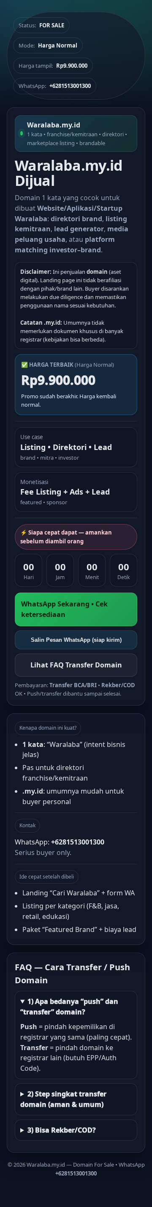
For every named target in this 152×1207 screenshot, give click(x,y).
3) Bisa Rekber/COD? (61, 1130)
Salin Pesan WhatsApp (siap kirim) (76, 640)
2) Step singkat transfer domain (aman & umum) (63, 1099)
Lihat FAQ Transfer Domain (76, 665)
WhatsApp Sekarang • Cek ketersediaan (64, 609)
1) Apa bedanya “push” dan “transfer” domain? (69, 1006)
